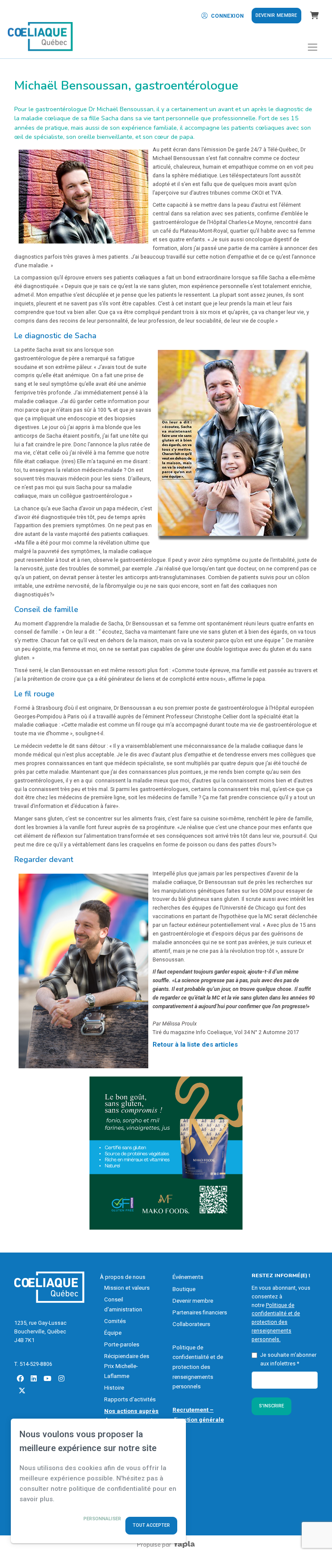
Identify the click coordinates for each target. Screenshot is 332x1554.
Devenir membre (276, 15)
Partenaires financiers (199, 1312)
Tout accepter (151, 1525)
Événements (187, 1277)
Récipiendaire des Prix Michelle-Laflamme (126, 1366)
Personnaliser (102, 1519)
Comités (115, 1321)
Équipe (112, 1333)
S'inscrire (271, 1406)
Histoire (114, 1387)
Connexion (227, 16)
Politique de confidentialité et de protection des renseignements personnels (197, 1367)
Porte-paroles (121, 1344)
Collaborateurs (191, 1324)
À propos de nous (122, 1277)
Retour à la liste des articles (195, 1044)
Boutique (183, 1289)
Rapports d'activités (130, 1399)
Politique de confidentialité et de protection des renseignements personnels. (276, 1322)
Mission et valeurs (127, 1288)
